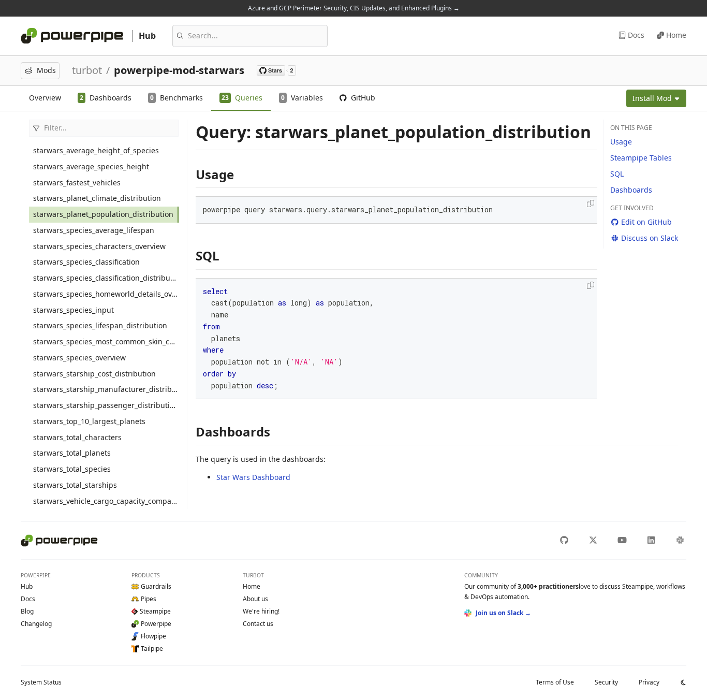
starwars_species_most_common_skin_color (106, 341)
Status (41, 682)
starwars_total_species (72, 469)
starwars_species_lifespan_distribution (100, 325)
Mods (46, 70)
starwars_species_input (73, 310)
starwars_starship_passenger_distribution (106, 405)
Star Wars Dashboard (253, 477)
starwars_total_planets (72, 453)
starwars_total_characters (77, 437)
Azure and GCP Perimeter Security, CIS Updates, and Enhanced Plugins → (354, 8)
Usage (621, 142)
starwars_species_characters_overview (99, 246)
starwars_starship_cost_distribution (94, 373)
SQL (617, 174)
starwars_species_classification (86, 262)
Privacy (649, 682)
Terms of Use (555, 682)
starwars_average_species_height (91, 166)
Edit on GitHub (646, 222)
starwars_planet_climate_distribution (97, 198)
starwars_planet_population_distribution (103, 214)
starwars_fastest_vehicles (77, 182)
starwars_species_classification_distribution (106, 278)
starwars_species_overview (79, 357)
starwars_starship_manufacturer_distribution (106, 389)
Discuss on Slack (649, 238)
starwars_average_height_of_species (96, 150)
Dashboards (631, 190)
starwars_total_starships (75, 485)
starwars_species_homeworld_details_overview (106, 294)
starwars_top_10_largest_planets (89, 421)
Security (606, 682)
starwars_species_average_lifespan (93, 230)
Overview (45, 98)
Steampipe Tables (641, 158)
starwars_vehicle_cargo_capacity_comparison (106, 501)
